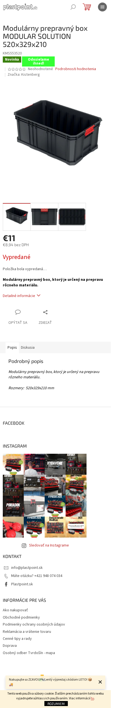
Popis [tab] (12, 347)
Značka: (24, 74)
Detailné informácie (19, 296)
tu (92, 698)
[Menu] (102, 7)
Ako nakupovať (15, 610)
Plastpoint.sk (22, 584)
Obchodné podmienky (21, 617)
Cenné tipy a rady (17, 639)
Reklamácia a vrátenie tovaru (27, 632)
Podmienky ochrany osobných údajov (34, 624)
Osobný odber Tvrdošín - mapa (29, 653)
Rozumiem (56, 703)
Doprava (10, 645)
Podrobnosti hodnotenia (75, 69)
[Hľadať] (73, 7)
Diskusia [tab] (28, 347)
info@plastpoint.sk (27, 568)
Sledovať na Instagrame (49, 545)
